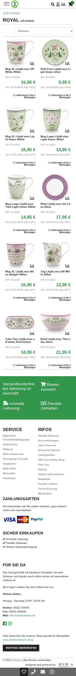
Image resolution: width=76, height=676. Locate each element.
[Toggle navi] (6, 3)
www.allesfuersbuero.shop (18, 639)
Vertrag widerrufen (21, 648)
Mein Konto (9, 468)
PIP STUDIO (12, 13)
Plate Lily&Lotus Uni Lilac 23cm (55, 205)
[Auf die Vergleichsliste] (32, 63)
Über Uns (43, 464)
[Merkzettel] (24, 671)
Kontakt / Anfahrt (47, 483)
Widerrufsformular (13, 454)
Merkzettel (9, 473)
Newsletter (44, 479)
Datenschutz (10, 444)
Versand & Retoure (49, 450)
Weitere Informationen (51, 474)
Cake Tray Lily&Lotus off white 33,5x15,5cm (20, 340)
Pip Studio (12, 77)
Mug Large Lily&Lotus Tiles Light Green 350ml (20, 205)
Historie (42, 469)
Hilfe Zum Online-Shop (51, 459)
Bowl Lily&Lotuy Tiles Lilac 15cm (56, 340)
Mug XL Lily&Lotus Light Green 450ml (19, 138)
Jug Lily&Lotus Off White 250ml (55, 273)
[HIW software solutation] (64, 664)
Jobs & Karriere (47, 445)
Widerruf (8, 449)
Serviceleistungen (48, 440)
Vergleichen (9, 463)
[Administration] (72, 664)
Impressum (9, 478)
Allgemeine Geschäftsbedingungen (16, 437)
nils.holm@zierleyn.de (22, 615)
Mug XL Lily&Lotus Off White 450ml (19, 70)
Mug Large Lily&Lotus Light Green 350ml (55, 138)
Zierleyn (16, 660)
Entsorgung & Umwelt (15, 458)
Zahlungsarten (46, 454)
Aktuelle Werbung (48, 435)
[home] (15, 4)
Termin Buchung (47, 488)
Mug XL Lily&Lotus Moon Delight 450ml (19, 273)
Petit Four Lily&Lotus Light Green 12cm (56, 70)
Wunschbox (45, 493)
